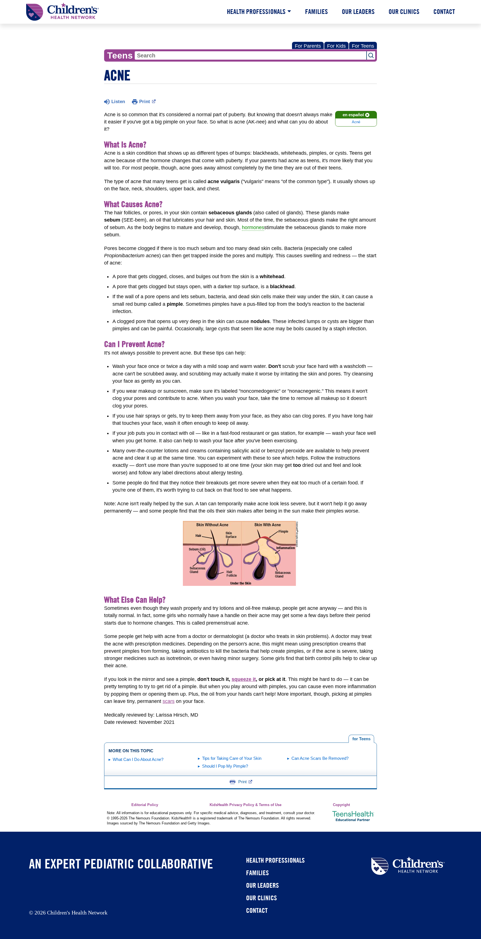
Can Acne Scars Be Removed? (320, 758)
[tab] (361, 739)
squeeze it (244, 679)
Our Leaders (358, 11)
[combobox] (250, 55)
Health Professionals (256, 11)
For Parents (308, 46)
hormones (253, 227)
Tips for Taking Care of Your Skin (231, 758)
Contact (444, 11)
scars (169, 701)
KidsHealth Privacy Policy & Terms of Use (245, 805)
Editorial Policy (144, 805)
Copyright (341, 805)
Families (316, 11)
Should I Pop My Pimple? (225, 766)
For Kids (336, 46)
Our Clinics (404, 11)
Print (144, 101)
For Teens (363, 46)
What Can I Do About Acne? (138, 759)
